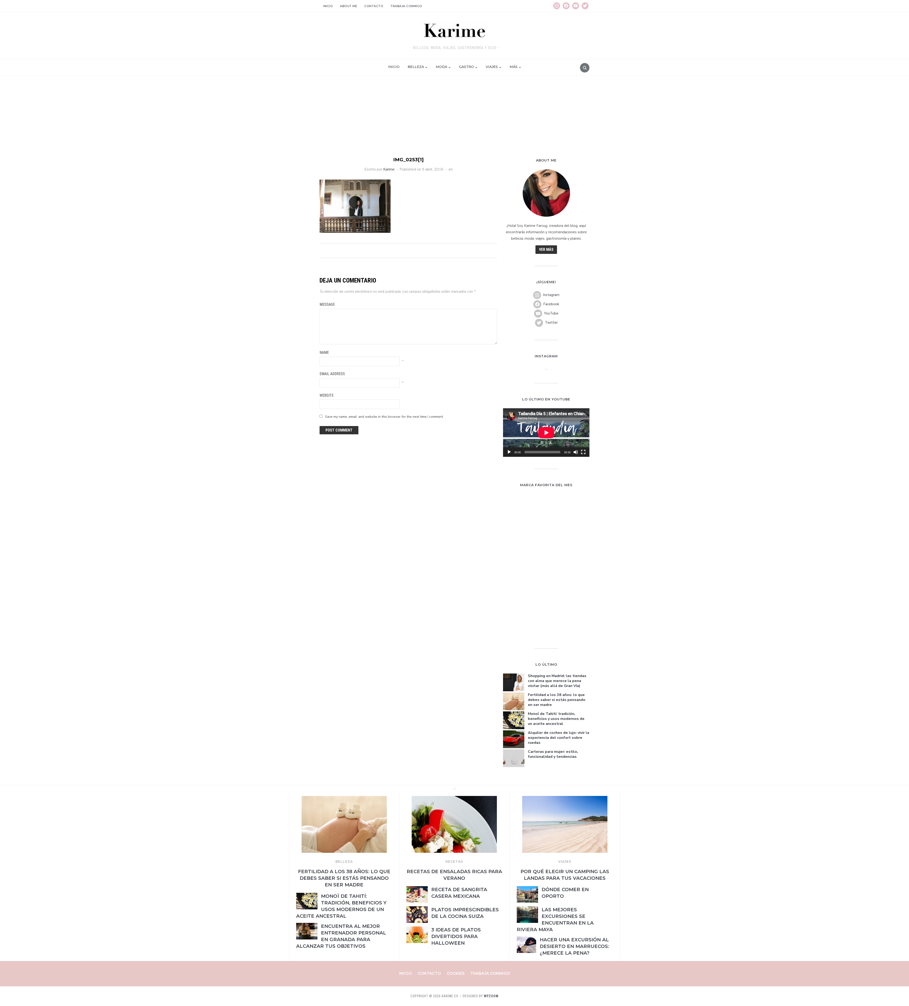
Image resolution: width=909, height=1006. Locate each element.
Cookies (456, 973)
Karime (389, 169)
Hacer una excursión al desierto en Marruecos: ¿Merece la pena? (574, 946)
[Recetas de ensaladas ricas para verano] (454, 798)
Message (327, 304)
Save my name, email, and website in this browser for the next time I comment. (384, 416)
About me (348, 6)
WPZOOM (491, 996)
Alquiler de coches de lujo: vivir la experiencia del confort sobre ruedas (558, 737)
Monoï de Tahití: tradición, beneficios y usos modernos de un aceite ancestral (556, 718)
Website (327, 395)
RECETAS (454, 861)
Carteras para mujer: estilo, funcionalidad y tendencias (553, 754)
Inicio (328, 6)
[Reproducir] (509, 452)
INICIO (394, 67)
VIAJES (564, 861)
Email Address (332, 374)
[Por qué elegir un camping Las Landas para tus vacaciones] (564, 798)
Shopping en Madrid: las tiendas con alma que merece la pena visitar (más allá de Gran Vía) (557, 680)
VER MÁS (546, 249)
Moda (441, 67)
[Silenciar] (575, 452)
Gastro (466, 67)
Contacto (373, 6)
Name (324, 352)
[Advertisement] (454, 121)
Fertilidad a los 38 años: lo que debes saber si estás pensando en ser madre (556, 699)
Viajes (492, 67)
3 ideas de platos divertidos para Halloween (456, 936)
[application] (546, 432)
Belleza (416, 67)
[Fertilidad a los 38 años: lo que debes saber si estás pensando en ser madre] (344, 798)
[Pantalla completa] (583, 452)
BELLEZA (344, 861)
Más (513, 67)
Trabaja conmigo (406, 6)
